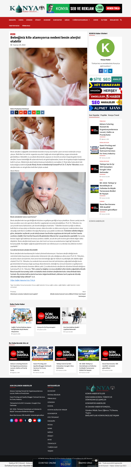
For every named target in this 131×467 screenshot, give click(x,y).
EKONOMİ (47, 20)
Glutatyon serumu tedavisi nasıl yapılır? (24, 293)
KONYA (21, 20)
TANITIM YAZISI (14, 26)
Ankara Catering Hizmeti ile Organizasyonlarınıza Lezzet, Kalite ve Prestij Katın (109, 129)
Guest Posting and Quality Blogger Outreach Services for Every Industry (27, 398)
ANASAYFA (12, 20)
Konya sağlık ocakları (51, 285)
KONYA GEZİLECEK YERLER (57, 410)
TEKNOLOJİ (52, 443)
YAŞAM (50, 451)
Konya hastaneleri (25, 285)
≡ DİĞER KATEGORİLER (80, 20)
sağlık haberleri (71, 285)
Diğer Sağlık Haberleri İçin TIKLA (22, 280)
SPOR (101, 180)
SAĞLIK (67, 20)
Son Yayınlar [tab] (94, 115)
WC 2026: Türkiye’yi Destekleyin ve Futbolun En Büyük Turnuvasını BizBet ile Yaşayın (108, 188)
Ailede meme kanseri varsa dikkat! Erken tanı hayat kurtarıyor (68, 294)
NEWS (50, 428)
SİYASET (38, 20)
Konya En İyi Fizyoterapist (46, 327)
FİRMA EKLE (26, 26)
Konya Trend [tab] (113, 115)
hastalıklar (17, 285)
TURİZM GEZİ (52, 447)
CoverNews (77, 458)
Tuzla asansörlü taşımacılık (112, 463)
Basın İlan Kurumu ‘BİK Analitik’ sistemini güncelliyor (108, 207)
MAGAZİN (51, 421)
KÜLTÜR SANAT (53, 417)
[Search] (121, 20)
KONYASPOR (57, 20)
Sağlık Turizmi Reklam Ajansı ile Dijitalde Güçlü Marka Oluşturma (21, 329)
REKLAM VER (114, 20)
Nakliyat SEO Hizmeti (17, 463)
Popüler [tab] (103, 115)
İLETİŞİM (104, 20)
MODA (50, 425)
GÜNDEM (29, 20)
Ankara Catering (32, 463)
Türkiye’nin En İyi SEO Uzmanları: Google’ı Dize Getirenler (65, 366)
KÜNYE (96, 20)
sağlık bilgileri (62, 285)
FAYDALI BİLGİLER (104, 142)
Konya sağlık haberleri (38, 285)
